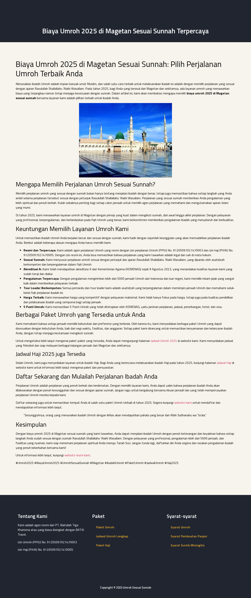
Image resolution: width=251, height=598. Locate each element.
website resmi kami (77, 455)
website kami (183, 402)
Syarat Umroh (180, 527)
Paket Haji (103, 545)
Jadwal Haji (224, 362)
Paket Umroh (105, 527)
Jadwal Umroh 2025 (164, 340)
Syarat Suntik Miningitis (188, 545)
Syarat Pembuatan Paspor (189, 536)
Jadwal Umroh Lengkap (112, 536)
